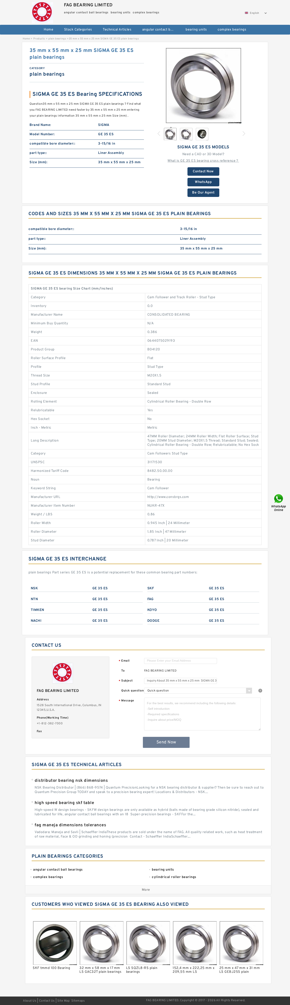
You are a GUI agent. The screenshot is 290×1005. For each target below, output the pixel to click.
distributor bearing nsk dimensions (71, 780)
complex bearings (232, 30)
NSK (34, 588)
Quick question (132, 691)
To (123, 671)
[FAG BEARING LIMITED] (42, 11)
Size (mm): (38, 162)
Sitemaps (78, 1001)
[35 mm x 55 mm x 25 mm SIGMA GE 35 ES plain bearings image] (203, 85)
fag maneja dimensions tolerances (70, 825)
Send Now (166, 742)
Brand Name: (40, 125)
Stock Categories (78, 30)
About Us (29, 1001)
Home (48, 30)
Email (124, 661)
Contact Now (203, 171)
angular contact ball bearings (161, 30)
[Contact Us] (279, 502)
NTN (34, 599)
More (146, 890)
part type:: (38, 153)
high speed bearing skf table (64, 803)
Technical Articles (117, 30)
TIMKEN (37, 610)
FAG (150, 599)
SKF (150, 588)
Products (39, 38)
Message (126, 701)
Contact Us (47, 1001)
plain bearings (57, 38)
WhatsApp (203, 182)
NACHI (36, 621)
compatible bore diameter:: (52, 144)
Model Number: (42, 134)
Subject (126, 681)
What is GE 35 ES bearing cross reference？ (203, 161)
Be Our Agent (203, 193)
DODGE (153, 621)
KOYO (152, 610)
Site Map (63, 1001)
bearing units (196, 30)
